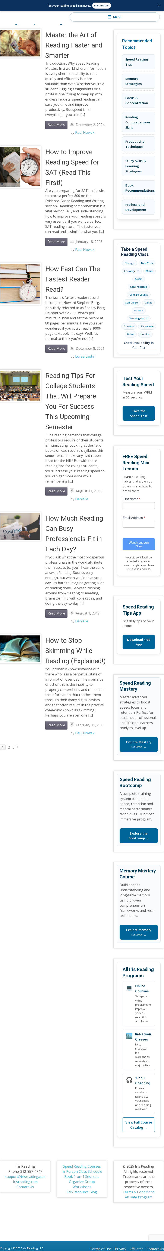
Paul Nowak (84, 132)
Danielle (81, 499)
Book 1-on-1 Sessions (81, 1176)
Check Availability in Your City (139, 345)
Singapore (147, 326)
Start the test (101, 5)
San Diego (131, 302)
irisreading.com (25, 1181)
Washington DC (138, 318)
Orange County (138, 294)
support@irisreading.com (25, 1176)
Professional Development (135, 207)
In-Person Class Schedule (82, 1171)
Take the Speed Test (139, 413)
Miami (149, 270)
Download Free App (139, 642)
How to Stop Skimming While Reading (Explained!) (75, 650)
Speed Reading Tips (136, 62)
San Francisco (138, 286)
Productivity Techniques (134, 144)
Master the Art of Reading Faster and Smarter (73, 45)
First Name (131, 499)
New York (147, 263)
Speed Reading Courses (82, 1166)
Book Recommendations (140, 187)
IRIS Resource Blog (82, 1192)
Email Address (134, 518)
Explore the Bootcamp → (139, 835)
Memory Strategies (133, 81)
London (145, 334)
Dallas (148, 302)
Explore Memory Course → (138, 932)
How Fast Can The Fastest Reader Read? (72, 279)
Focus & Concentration (136, 100)
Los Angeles (131, 270)
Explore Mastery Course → (138, 744)
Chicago (129, 263)
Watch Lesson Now (139, 544)
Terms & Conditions (138, 1192)
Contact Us (25, 1186)
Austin (139, 278)
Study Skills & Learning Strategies (135, 166)
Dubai (130, 334)
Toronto (129, 326)
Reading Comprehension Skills (137, 122)
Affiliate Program (138, 1197)
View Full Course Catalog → (138, 1125)
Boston (138, 310)
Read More (56, 124)
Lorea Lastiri (85, 356)
